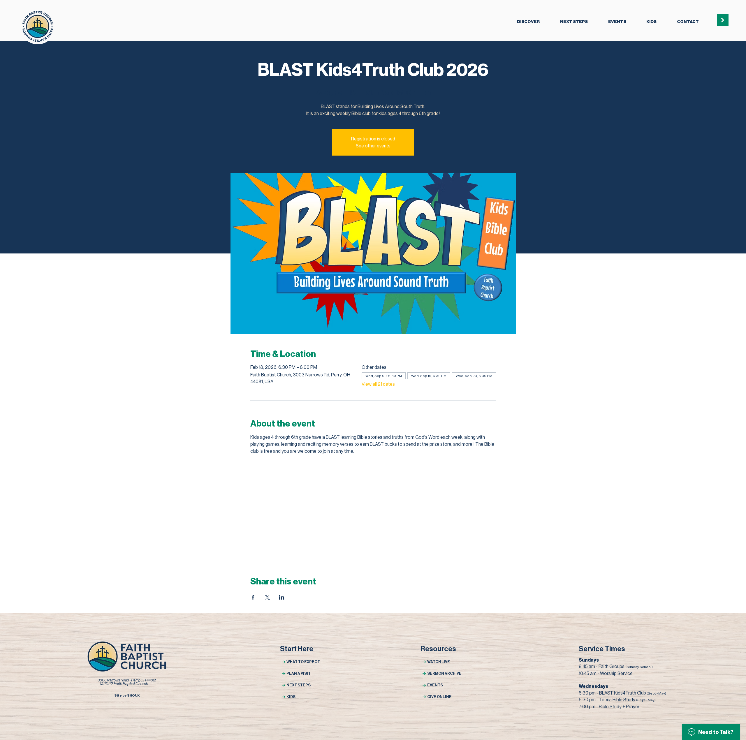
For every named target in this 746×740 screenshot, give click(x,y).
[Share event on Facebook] (253, 597)
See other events (373, 146)
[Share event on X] (267, 597)
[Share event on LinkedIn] (281, 597)
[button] (528, 22)
